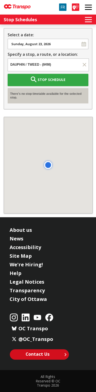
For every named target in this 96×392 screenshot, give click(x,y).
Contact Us (37, 354)
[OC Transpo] (17, 4)
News (16, 238)
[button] (84, 44)
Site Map (21, 256)
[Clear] (84, 65)
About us (21, 230)
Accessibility (25, 247)
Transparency (27, 290)
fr (63, 7)
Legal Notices (27, 281)
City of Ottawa (28, 299)
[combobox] (44, 44)
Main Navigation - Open (88, 7)
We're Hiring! (26, 264)
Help (15, 273)
